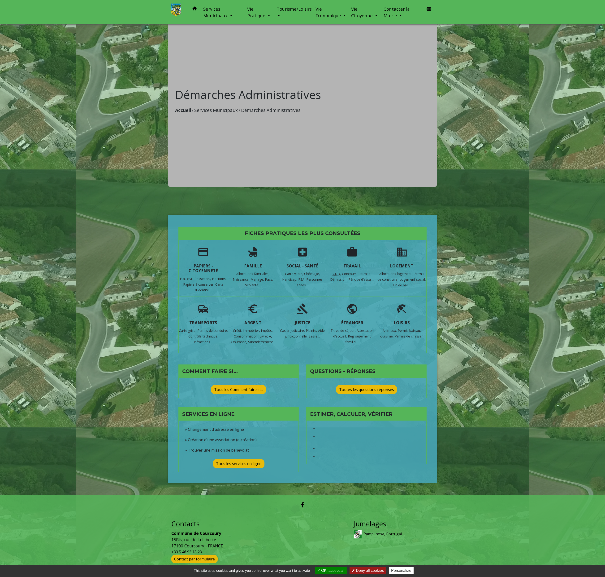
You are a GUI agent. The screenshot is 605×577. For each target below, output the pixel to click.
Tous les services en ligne (238, 463)
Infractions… (203, 342)
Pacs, (269, 279)
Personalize (401, 570)
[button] (194, 9)
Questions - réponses (343, 371)
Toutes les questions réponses (366, 389)
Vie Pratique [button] (257, 12)
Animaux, (390, 330)
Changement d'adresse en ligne (216, 429)
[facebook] (302, 504)
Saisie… (314, 336)
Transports (203, 322)
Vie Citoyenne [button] (362, 12)
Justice (302, 322)
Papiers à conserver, (199, 284)
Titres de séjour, (344, 330)
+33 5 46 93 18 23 (186, 552)
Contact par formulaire (194, 559)
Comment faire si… (210, 371)
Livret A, (265, 336)
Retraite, (365, 273)
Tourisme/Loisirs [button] (294, 9)
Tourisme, (386, 336)
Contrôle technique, (203, 336)
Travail (352, 266)
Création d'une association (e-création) (222, 439)
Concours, (350, 273)
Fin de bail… (402, 285)
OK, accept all (332, 570)
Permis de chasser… (410, 336)
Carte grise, (188, 330)
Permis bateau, (409, 330)
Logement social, (412, 279)
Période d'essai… (361, 279)
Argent (252, 322)
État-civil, (187, 278)
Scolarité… (253, 285)
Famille (253, 266)
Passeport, (203, 278)
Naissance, (242, 279)
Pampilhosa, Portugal (382, 534)
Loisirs (402, 322)
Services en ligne (208, 414)
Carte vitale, (294, 273)
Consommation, (246, 336)
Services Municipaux (216, 110)
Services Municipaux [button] (216, 12)
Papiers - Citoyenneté (203, 268)
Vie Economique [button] (328, 12)
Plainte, (312, 330)
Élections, (219, 278)
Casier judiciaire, (293, 330)
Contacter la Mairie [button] (397, 12)
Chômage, (312, 273)
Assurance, (239, 342)
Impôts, (267, 330)
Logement (401, 266)
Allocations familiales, (252, 273)
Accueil (183, 110)
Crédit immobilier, (247, 330)
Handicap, (290, 279)
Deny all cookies (369, 570)
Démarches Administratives (270, 110)
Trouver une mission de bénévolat (218, 450)
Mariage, (258, 279)
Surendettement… (262, 342)
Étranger (352, 322)
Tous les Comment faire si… (238, 389)
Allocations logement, (396, 273)
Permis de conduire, (212, 330)
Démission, (339, 279)
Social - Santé (302, 266)
